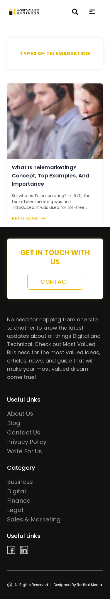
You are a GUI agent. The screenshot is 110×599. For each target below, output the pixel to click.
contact (55, 282)
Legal (15, 510)
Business (20, 482)
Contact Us (23, 432)
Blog (13, 423)
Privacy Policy (26, 442)
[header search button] (75, 12)
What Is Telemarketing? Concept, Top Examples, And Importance (50, 175)
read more (25, 218)
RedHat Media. (90, 584)
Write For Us (24, 451)
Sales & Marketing (34, 519)
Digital (16, 491)
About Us (20, 414)
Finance (19, 500)
